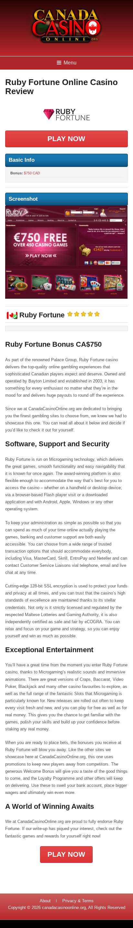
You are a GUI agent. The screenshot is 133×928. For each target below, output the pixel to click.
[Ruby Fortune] (66, 114)
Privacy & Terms (78, 900)
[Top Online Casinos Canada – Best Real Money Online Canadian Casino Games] (65, 42)
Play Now (66, 139)
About (45, 900)
